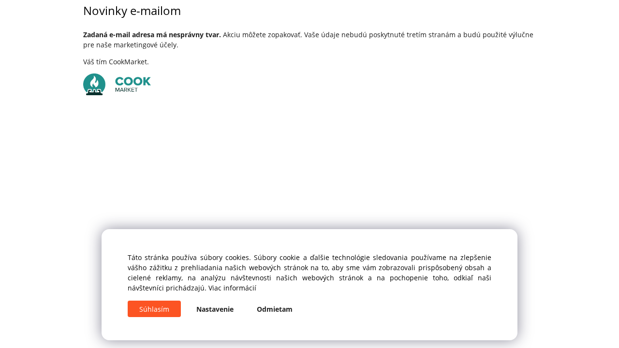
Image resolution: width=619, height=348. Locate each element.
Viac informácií (232, 287)
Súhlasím (154, 309)
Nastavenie (215, 309)
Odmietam (275, 309)
